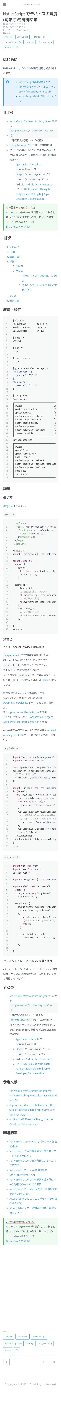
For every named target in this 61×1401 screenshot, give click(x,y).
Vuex (45, 680)
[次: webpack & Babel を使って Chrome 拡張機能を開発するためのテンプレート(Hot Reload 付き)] (15, 1362)
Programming (23, 30)
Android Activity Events (38, 184)
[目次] (44, 1362)
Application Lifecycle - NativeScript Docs (32, 1105)
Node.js (30, 42)
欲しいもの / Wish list (18, 226)
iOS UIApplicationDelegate (36, 189)
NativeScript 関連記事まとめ (34, 82)
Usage (6, 506)
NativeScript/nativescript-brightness (30, 121)
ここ (8, 212)
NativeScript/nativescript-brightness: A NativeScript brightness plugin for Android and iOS (32, 1095)
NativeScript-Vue (13, 42)
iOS (17, 47)
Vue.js (8, 47)
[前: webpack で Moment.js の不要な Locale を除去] (6, 1362)
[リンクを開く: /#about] (55, 4)
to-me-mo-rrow (30, 4)
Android (9, 36)
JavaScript (22, 36)
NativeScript (39, 36)
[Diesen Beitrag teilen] (54, 1362)
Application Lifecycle (27, 164)
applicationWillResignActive (23, 712)
